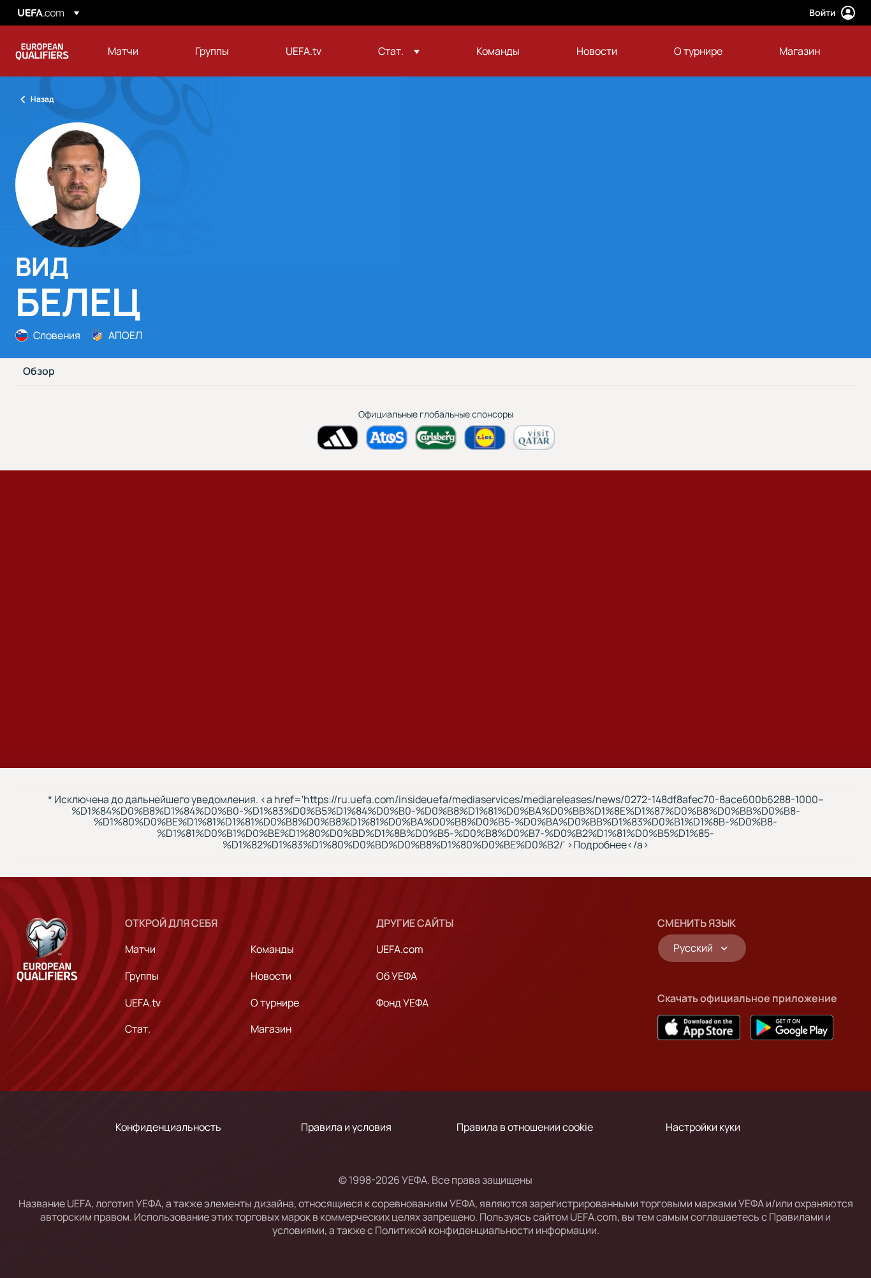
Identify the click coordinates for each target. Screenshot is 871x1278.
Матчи (140, 949)
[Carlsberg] (436, 437)
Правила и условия (346, 1127)
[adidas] (337, 437)
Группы (142, 976)
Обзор (39, 371)
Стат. (137, 1029)
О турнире (275, 1003)
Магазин (271, 1029)
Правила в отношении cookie (525, 1127)
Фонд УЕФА (402, 1003)
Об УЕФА (396, 976)
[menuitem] (135, 51)
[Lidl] (485, 437)
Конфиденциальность (168, 1127)
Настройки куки (703, 1127)
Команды (272, 949)
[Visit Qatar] (534, 437)
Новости (271, 976)
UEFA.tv (143, 1003)
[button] (399, 51)
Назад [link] (42, 99)
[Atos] (386, 437)
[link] (123, 51)
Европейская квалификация (42, 51)
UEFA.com (399, 949)
